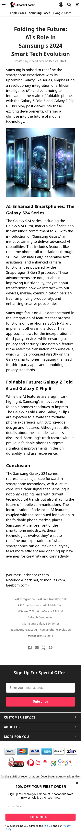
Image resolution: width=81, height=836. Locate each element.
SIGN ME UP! (40, 817)
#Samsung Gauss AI (23, 629)
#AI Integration (25, 599)
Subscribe (40, 701)
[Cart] (77, 2)
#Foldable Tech (53, 605)
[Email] (37, 647)
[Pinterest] (51, 647)
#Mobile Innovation (40, 617)
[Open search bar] (69, 2)
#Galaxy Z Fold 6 (52, 611)
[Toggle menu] (4, 4)
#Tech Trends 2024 (40, 636)
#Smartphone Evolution (55, 629)
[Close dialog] (77, 783)
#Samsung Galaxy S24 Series (41, 623)
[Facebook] (30, 647)
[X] (43, 647)
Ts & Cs (47, 826)
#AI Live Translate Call (52, 599)
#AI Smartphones (29, 605)
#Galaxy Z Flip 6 (28, 611)
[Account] (61, 2)
